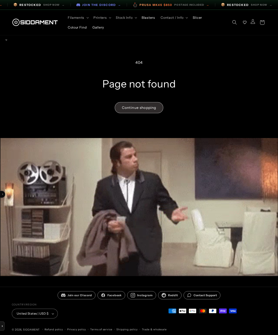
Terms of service (101, 329)
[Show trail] (6, 40)
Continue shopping (139, 107)
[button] (78, 17)
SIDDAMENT (31, 329)
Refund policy (54, 329)
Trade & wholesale (154, 329)
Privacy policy (76, 329)
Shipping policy (127, 329)
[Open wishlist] (245, 22)
